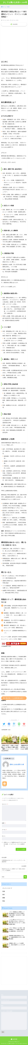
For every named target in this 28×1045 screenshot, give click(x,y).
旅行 (3, 894)
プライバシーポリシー (13, 1041)
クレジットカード (7, 888)
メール (4, 829)
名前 (4, 823)
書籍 (3, 897)
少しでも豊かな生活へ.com (14, 2)
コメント (5, 804)
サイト (3, 836)
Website (4, 786)
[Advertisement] (14, 42)
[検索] (25, 877)
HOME (14, 1039)
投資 (9, 729)
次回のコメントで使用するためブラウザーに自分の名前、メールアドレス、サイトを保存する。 (15, 844)
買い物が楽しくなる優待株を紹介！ (14, 698)
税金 (3, 901)
